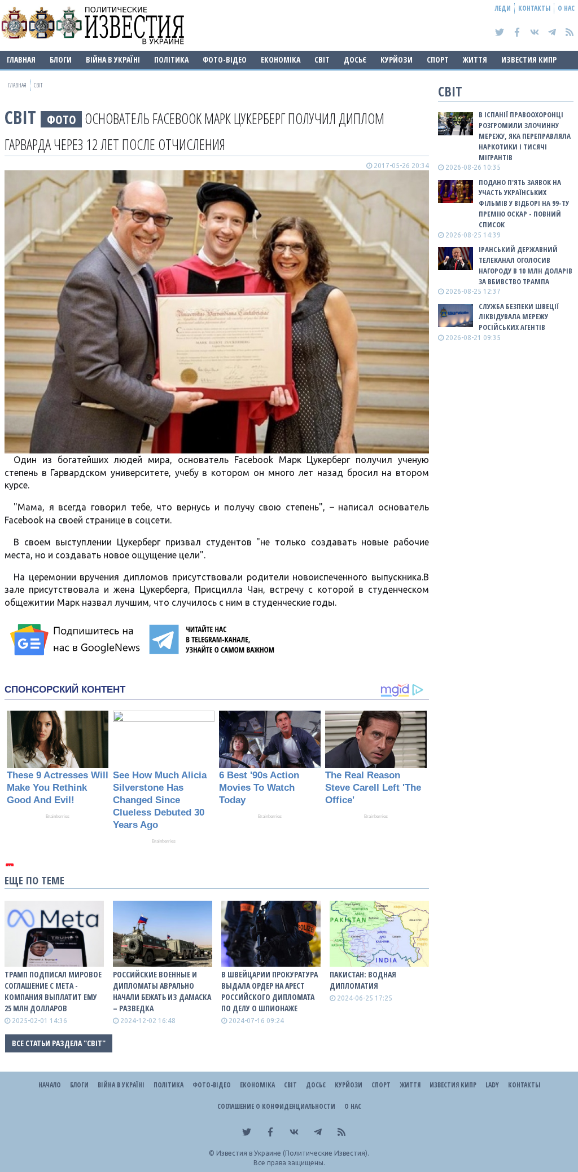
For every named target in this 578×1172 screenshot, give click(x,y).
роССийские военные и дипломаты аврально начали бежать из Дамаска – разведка (162, 991)
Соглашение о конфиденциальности (276, 1106)
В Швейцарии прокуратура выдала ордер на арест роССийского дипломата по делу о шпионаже (269, 991)
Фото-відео (225, 59)
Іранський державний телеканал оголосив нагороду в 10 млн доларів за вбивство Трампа (525, 265)
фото (61, 119)
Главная (21, 59)
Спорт (438, 59)
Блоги (61, 59)
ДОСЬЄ (355, 59)
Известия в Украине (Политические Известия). (292, 1153)
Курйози (396, 59)
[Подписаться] (76, 640)
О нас (566, 8)
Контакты (534, 8)
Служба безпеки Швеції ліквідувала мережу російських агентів (519, 317)
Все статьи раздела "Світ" (59, 1043)
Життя (475, 59)
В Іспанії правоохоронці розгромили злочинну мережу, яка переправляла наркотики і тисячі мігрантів (525, 135)
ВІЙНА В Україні (113, 59)
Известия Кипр (529, 59)
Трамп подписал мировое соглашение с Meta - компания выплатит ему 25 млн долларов (53, 991)
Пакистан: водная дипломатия (363, 980)
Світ (322, 59)
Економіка (280, 59)
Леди (503, 8)
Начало (49, 1085)
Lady (492, 1085)
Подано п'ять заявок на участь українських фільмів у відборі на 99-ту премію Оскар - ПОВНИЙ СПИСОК (524, 203)
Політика (171, 59)
